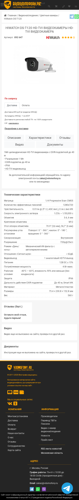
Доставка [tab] (12, 105)
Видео (19, 144)
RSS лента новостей (51, 448)
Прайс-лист (47, 440)
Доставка (13, 420)
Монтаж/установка (18, 416)
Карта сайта (14, 450)
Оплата (11, 425)
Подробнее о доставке (16, 128)
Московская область (52, 453)
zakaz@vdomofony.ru (50, 178)
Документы (55, 144)
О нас (10, 437)
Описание (14, 138)
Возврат (12, 429)
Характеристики (40, 138)
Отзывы (64, 138)
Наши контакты (16, 433)
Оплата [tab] (26, 105)
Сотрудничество (16, 446)
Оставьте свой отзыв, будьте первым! (15, 316)
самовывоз (14, 123)
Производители (49, 416)
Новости (45, 435)
